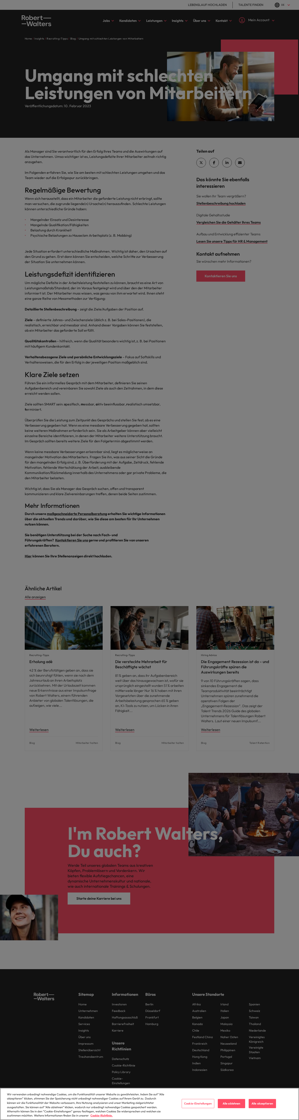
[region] (149, 1104)
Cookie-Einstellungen (198, 1103)
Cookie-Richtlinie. (101, 1115)
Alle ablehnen (231, 1103)
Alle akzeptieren (262, 1103)
